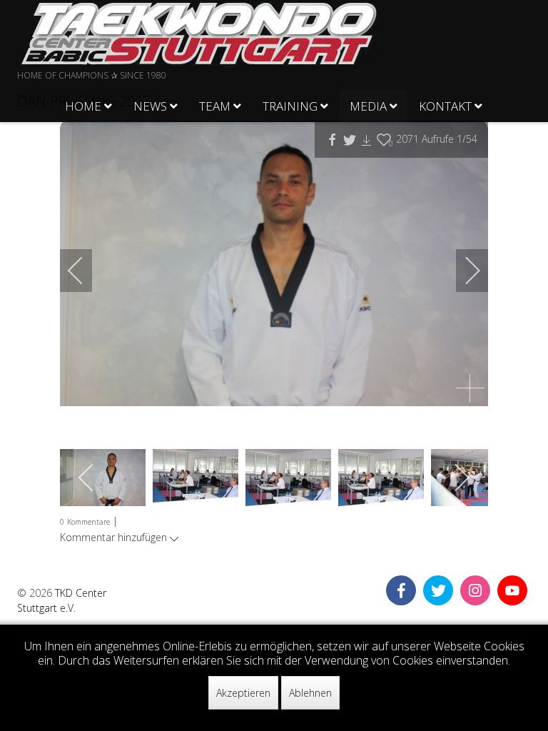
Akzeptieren (243, 693)
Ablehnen (310, 693)
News (150, 106)
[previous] (85, 270)
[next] (463, 270)
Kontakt (445, 106)
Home (83, 106)
